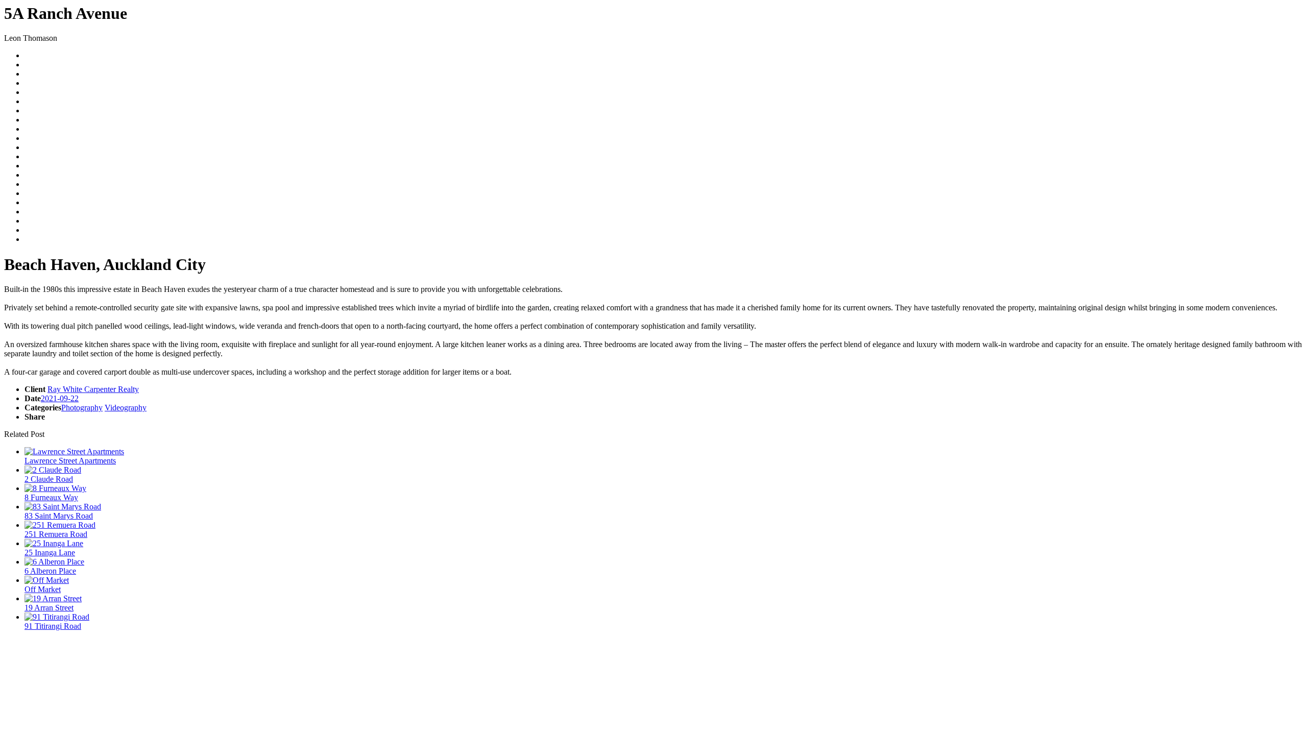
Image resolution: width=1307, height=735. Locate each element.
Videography (126, 407)
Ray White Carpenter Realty (93, 389)
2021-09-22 (60, 398)
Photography (82, 407)
